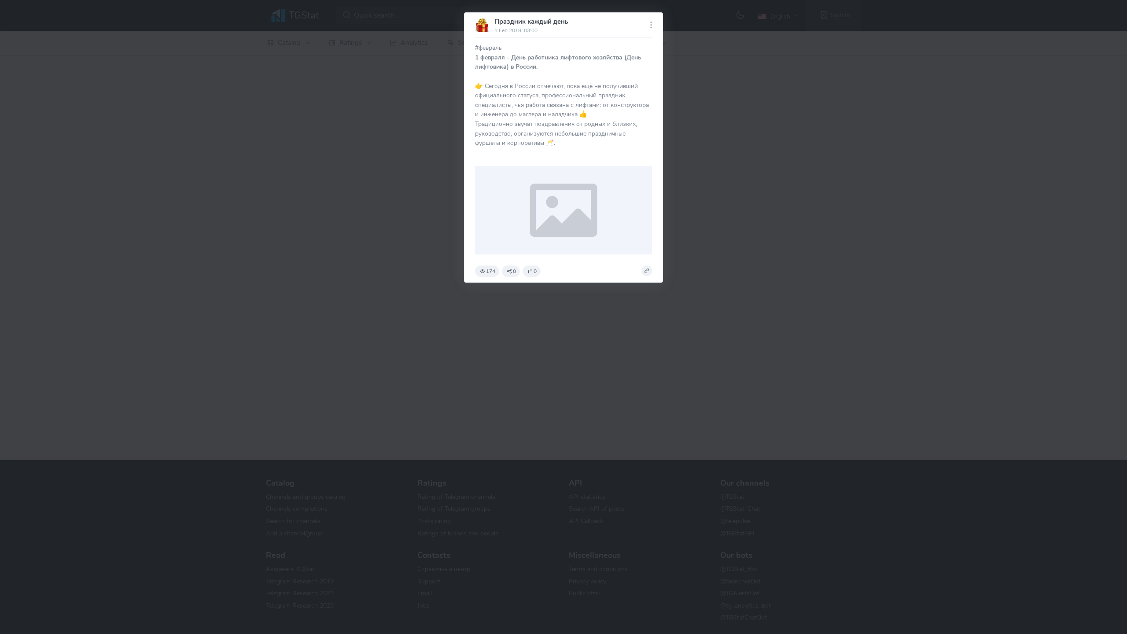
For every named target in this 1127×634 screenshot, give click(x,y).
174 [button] (490, 271)
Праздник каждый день (531, 21)
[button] (646, 270)
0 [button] (514, 271)
